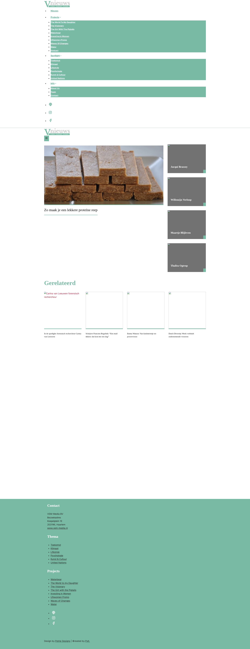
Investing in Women (60, 36)
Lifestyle (55, 68)
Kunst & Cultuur (58, 75)
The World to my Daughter (63, 22)
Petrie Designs (62, 641)
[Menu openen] (46, 138)
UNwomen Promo (59, 40)
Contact (54, 95)
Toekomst (55, 61)
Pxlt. (87, 641)
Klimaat (54, 64)
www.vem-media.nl (57, 528)
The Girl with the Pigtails (62, 29)
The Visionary (57, 26)
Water (54, 47)
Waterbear (56, 33)
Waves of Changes (59, 43)
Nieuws (54, 11)
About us (55, 88)
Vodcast (54, 51)
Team (53, 92)
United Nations (58, 78)
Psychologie (56, 71)
